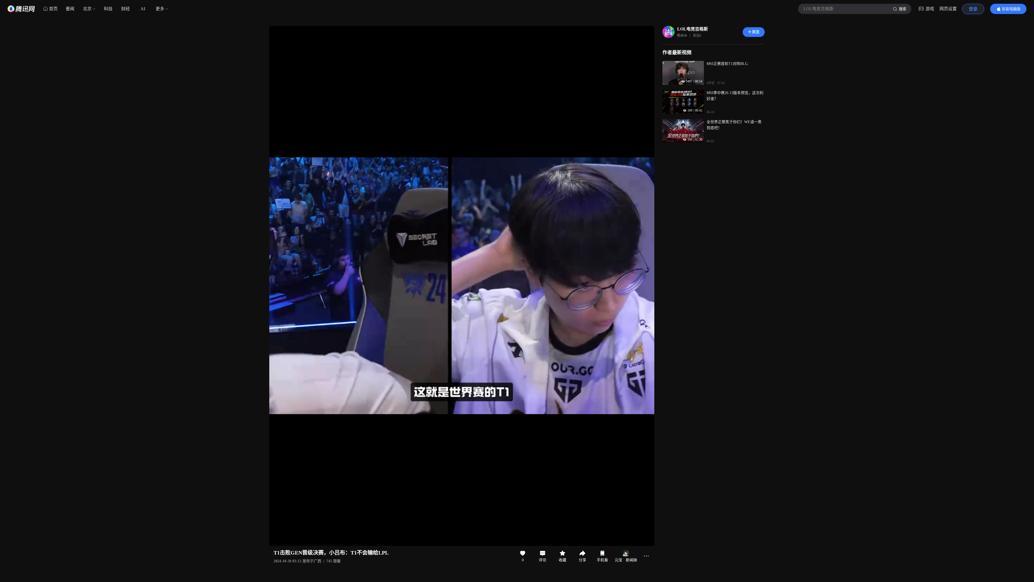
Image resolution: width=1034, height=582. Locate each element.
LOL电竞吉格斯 (692, 29)
